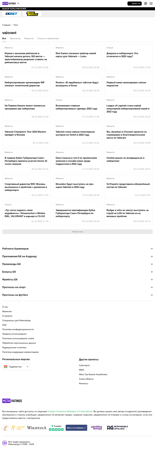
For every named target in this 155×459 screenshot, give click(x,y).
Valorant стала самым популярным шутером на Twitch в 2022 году (75, 133)
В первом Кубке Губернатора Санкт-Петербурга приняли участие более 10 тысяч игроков (26, 161)
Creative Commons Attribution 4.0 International (70, 411)
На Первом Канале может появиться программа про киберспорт (25, 107)
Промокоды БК (11, 264)
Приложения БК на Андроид (19, 256)
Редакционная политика (14, 347)
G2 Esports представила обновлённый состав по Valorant (128, 185)
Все (4, 38)
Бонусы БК (9, 272)
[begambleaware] (76, 428)
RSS (4, 325)
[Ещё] (151, 3)
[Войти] (145, 3)
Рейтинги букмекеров (15, 249)
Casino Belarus (86, 379)
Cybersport (84, 365)
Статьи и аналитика (48, 38)
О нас (5, 307)
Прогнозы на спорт (14, 287)
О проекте (7, 316)
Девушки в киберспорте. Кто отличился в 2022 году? (122, 55)
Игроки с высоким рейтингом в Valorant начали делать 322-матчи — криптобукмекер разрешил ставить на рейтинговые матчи (26, 58)
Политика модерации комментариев (20, 352)
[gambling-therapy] (96, 428)
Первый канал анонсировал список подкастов (126, 84)
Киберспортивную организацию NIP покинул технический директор (25, 84)
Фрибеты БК (10, 279)
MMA (81, 370)
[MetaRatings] (12, 401)
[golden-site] (17, 428)
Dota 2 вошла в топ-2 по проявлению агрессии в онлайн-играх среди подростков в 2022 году (76, 161)
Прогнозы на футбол (15, 295)
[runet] (5, 428)
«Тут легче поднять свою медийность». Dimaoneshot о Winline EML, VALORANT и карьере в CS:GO (25, 213)
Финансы (83, 383)
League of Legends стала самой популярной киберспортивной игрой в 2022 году (128, 108)
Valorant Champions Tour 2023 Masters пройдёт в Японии (25, 133)
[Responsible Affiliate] (117, 427)
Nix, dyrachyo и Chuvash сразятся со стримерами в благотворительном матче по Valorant (127, 134)
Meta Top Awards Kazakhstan (93, 374)
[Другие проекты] (10, 3)
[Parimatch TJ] (32, 13)
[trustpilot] (56, 428)
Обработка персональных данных (19, 343)
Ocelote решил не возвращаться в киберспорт (125, 159)
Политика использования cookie (18, 338)
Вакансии (7, 311)
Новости (29, 38)
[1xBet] (11, 13)
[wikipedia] (36, 428)
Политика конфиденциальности (18, 329)
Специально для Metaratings (16, 320)
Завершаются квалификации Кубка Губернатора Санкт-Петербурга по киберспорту (75, 213)
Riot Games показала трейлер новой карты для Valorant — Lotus (76, 55)
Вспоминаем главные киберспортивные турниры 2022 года (76, 107)
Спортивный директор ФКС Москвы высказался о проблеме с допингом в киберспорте (26, 187)
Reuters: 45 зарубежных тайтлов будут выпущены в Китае (77, 84)
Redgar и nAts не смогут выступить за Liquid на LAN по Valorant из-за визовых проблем (127, 213)
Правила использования (14, 334)
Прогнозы (15, 38)
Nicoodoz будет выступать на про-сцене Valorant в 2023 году (75, 185)
